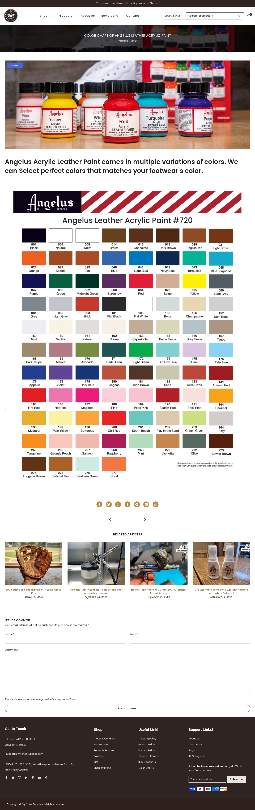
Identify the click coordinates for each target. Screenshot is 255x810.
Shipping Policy (147, 738)
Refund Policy (146, 744)
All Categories (197, 756)
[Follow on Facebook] (6, 778)
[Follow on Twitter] (13, 778)
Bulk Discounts (147, 762)
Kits (96, 762)
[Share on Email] (146, 504)
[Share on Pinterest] (118, 504)
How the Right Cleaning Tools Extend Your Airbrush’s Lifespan (96, 591)
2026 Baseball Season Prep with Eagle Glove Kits (34, 591)
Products (65, 16)
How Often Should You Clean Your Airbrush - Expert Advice (159, 591)
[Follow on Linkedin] (26, 778)
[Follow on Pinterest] (32, 778)
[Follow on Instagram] (19, 778)
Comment (12, 650)
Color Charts (146, 768)
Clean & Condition (105, 738)
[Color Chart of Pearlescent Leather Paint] (145, 519)
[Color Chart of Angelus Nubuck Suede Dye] (110, 519)
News (15, 65)
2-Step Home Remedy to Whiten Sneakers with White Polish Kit (221, 591)
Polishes (98, 756)
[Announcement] (127, 3)
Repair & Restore (104, 750)
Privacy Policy (146, 750)
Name (9, 634)
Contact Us (195, 744)
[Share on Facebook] (99, 504)
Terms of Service (148, 756)
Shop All (46, 16)
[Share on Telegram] (137, 504)
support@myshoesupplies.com (24, 754)
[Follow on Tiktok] (46, 778)
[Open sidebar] (4, 409)
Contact (132, 16)
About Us (88, 16)
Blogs (192, 750)
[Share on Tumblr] (127, 504)
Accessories (101, 744)
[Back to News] (127, 519)
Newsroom (109, 16)
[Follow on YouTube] (39, 778)
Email (134, 634)
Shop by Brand (102, 768)
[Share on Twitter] (109, 504)
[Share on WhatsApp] (156, 504)
